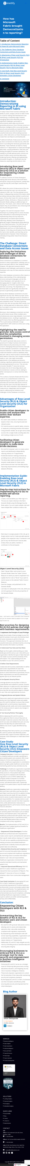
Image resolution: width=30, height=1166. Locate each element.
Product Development (9, 1060)
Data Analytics (7, 1043)
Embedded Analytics (8, 1106)
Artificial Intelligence (8, 1048)
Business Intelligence (9, 1041)
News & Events (7, 1123)
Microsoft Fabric (8, 1051)
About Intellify (7, 1113)
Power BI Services (8, 1053)
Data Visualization (8, 1046)
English (18, 1164)
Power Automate (8, 1058)
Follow (9, 1026)
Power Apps (7, 1055)
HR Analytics (7, 1103)
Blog (5, 1116)
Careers (6, 1118)
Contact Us (6, 1120)
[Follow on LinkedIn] (5, 1025)
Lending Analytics (8, 1099)
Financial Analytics (8, 1101)
